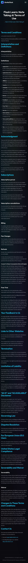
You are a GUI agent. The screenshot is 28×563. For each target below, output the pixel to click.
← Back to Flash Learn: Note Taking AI (14, 22)
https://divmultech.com (8, 541)
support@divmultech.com (12, 537)
